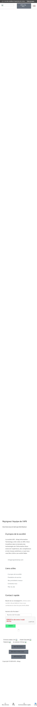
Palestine (6, 642)
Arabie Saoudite (25, 640)
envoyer (10, 625)
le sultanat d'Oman (19, 642)
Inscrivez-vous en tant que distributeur (14, 527)
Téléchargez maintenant (31, 1)
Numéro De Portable (12, 611)
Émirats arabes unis (9, 640)
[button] (24, 6)
